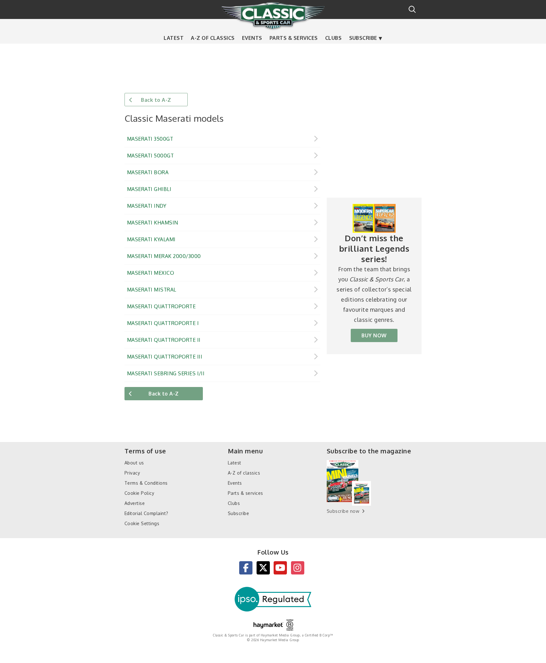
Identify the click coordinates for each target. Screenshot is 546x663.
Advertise (134, 503)
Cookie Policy (139, 493)
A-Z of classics (212, 38)
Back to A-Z (156, 100)
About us (134, 462)
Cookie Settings (141, 523)
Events (252, 38)
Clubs (333, 38)
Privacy (132, 473)
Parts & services (294, 38)
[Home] (273, 15)
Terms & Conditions (146, 483)
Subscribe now (343, 511)
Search (412, 9)
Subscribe (363, 38)
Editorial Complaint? (146, 513)
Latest (174, 38)
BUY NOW (373, 335)
